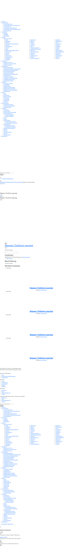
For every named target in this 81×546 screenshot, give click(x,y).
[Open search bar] (0, 171)
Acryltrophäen (5, 382)
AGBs (3, 391)
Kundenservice (5, 377)
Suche (1, 174)
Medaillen (4, 386)
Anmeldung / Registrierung (7, 178)
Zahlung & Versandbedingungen (8, 376)
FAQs (3, 375)
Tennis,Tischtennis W (18, 182)
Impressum (4, 390)
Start (1, 182)
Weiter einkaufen (3, 537)
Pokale (3, 381)
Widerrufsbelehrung (6, 392)
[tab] (41, 258)
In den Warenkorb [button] (43, 290)
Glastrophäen (4, 384)
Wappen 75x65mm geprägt (19, 245)
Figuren (3, 385)
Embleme (4, 182)
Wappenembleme (10, 182)
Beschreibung (9, 258)
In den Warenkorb (9, 255)
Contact (3, 394)
